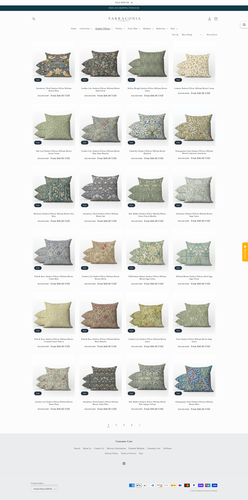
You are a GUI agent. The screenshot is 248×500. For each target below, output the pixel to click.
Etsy (141, 453)
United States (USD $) (43, 489)
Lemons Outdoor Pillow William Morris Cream (194, 88)
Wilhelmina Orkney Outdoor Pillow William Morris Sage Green (147, 277)
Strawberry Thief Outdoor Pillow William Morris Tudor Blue (100, 403)
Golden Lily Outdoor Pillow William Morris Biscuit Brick (100, 277)
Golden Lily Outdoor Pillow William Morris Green (147, 340)
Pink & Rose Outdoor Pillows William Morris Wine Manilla (100, 340)
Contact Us (99, 448)
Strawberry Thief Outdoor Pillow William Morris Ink (100, 215)
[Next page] (139, 425)
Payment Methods (136, 448)
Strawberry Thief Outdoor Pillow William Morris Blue (53, 89)
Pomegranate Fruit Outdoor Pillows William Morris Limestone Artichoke (194, 152)
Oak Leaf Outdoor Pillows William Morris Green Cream (54, 152)
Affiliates (167, 448)
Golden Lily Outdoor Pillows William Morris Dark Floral (100, 89)
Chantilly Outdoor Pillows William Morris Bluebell (147, 152)
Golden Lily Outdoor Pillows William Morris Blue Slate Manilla (100, 152)
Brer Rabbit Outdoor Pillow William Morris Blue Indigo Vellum (147, 403)
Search (77, 448)
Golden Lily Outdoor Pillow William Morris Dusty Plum (54, 403)
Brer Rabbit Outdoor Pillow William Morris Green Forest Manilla (147, 215)
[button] (34, 19)
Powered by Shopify (210, 491)
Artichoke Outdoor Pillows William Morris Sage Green (194, 215)
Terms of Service (128, 453)
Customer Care (153, 448)
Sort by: (175, 35)
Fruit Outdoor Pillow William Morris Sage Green (194, 340)
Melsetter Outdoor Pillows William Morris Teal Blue (54, 215)
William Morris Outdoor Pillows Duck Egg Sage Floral (194, 277)
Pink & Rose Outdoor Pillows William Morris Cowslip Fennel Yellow (53, 340)
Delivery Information (116, 448)
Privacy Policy (111, 453)
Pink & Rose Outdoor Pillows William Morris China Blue (53, 277)
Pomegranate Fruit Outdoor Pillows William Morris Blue (194, 403)
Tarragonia (199, 491)
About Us (87, 448)
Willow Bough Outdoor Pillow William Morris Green (147, 89)
